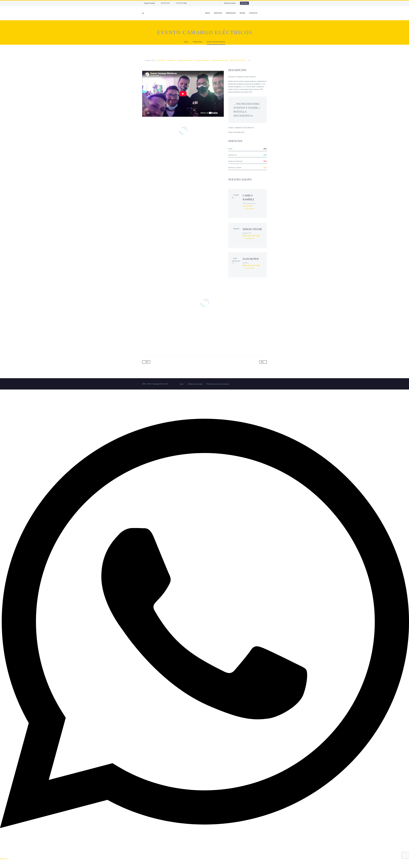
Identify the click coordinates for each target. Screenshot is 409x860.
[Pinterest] (152, 348)
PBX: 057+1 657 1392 (251, 236)
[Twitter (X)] (247, 212)
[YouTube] (211, 3)
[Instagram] (204, 3)
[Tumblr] (156, 348)
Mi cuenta (244, 3)
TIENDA (242, 13)
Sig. (262, 362)
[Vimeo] (208, 3)
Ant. (146, 362)
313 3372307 (248, 206)
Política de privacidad (195, 384)
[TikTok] (214, 3)
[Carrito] (266, 13)
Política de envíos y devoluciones (218, 384)
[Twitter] (201, 3)
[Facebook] (195, 3)
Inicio (182, 384)
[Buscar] (261, 13)
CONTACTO (253, 13)
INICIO (207, 13)
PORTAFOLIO (231, 13)
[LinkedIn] (198, 3)
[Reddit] (164, 348)
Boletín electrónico (230, 3)
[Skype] (257, 212)
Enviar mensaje (249, 208)
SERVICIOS (218, 13)
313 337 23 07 (165, 3)
